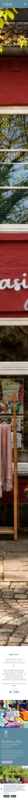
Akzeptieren (6, 796)
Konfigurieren (6, 793)
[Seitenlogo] (7, 4)
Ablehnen (13, 796)
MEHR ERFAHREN (7, 762)
